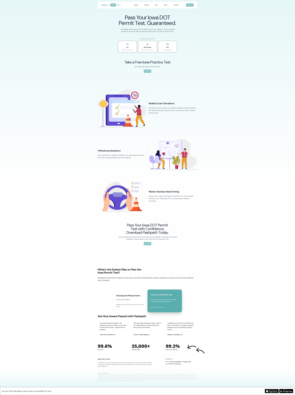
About (165, 5)
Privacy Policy (187, 361)
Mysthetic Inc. (104, 359)
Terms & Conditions (175, 361)
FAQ (156, 5)
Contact (176, 5)
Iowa (113, 5)
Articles (146, 5)
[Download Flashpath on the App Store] (272, 391)
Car (118, 5)
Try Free (189, 5)
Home (136, 5)
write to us (178, 363)
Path (105, 5)
